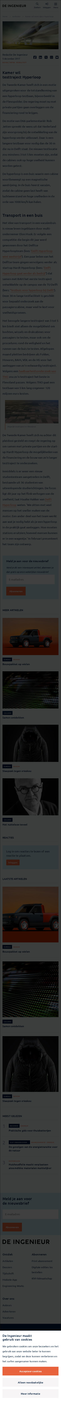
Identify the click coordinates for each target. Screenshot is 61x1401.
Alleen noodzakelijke (30, 1382)
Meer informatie (30, 1393)
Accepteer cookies (30, 1371)
